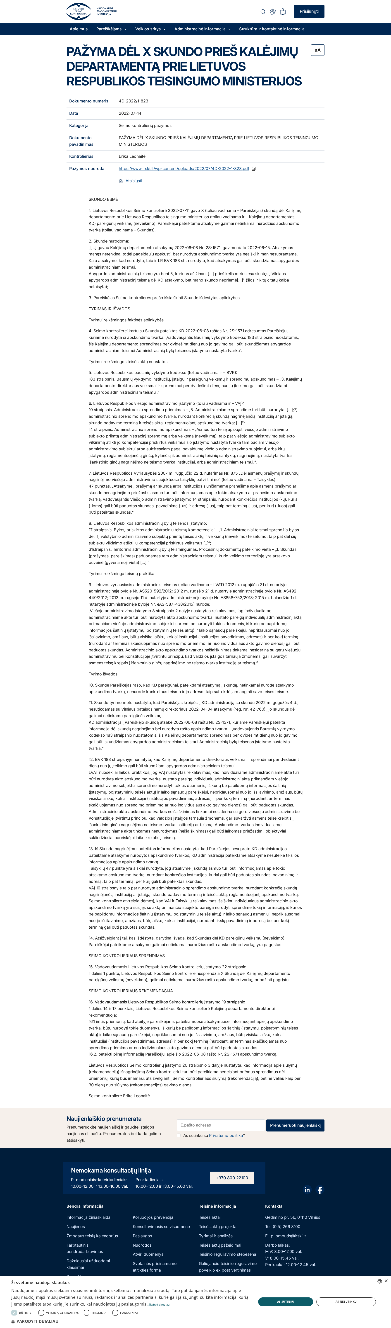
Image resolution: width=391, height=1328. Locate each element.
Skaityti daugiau (158, 1304)
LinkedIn (307, 1189)
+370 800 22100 (232, 1177)
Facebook (319, 1189)
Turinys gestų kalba (272, 11)
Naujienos (76, 1226)
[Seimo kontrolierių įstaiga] (79, 11)
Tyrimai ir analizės (216, 1235)
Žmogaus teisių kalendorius (92, 1235)
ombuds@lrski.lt (291, 1235)
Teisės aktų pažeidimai (220, 1245)
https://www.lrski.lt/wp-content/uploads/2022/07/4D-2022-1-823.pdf (184, 168)
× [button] (386, 1281)
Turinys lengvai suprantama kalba (282, 11)
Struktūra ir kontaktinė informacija (272, 29)
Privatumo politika (226, 1135)
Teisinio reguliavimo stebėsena (227, 1254)
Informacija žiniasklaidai (89, 1217)
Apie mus (79, 29)
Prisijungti (309, 11)
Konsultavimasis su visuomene (161, 1226)
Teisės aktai (210, 1217)
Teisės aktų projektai (218, 1226)
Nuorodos (142, 1245)
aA (318, 50)
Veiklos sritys (148, 29)
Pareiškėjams (109, 29)
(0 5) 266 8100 (286, 1226)
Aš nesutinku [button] (346, 1302)
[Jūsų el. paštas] (221, 1125)
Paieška (262, 11)
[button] (130, 1321)
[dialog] (195, 1302)
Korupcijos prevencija (153, 1217)
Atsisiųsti (134, 180)
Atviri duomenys (148, 1254)
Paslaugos (142, 1235)
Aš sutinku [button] (285, 1302)
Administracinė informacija (200, 29)
